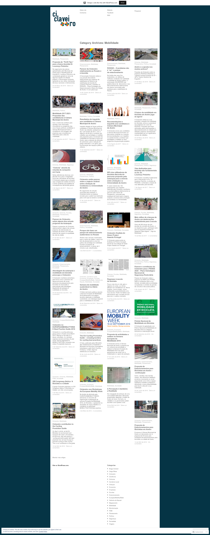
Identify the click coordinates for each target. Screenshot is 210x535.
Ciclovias (137, 62)
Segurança (152, 165)
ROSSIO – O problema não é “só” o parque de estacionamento (118, 70)
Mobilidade (55, 59)
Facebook (110, 13)
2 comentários (152, 236)
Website (109, 10)
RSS (108, 15)
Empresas (90, 278)
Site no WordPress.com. (60, 465)
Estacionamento (85, 64)
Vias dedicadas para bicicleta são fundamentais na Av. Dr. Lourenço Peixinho (146, 171)
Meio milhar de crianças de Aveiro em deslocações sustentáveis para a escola (146, 219)
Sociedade (152, 64)
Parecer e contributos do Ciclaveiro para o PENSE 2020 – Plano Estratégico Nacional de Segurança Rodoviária (145, 270)
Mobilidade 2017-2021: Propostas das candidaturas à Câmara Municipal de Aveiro (62, 116)
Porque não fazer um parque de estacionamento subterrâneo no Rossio (91, 232)
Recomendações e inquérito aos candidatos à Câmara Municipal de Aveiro (118, 124)
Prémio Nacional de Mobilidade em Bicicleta (144, 322)
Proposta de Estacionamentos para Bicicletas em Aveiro (144, 427)
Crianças (137, 212)
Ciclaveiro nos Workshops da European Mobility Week (91, 390)
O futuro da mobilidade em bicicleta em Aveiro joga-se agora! (145, 114)
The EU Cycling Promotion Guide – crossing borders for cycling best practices (91, 337)
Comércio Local (92, 277)
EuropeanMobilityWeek (87, 280)
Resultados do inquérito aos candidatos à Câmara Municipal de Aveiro (90, 121)
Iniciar (123, 3)
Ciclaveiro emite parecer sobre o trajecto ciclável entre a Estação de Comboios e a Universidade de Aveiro (91, 183)
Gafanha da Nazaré (115, 500)
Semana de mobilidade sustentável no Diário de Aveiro (89, 286)
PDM (54, 378)
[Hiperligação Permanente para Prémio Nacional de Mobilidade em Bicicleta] (146, 307)
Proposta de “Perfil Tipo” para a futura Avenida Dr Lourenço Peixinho (62, 64)
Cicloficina (112, 477)
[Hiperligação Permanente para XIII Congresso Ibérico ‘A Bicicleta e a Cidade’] (63, 365)
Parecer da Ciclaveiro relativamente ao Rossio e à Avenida (90, 71)
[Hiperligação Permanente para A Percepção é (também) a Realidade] (118, 375)
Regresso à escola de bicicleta (115, 280)
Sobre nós (83, 10)
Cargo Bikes (113, 471)
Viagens (111, 524)
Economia (83, 278)
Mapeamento (113, 503)
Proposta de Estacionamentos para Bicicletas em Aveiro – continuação (144, 369)
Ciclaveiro (55, 213)
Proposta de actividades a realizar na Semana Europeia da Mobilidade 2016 (118, 337)
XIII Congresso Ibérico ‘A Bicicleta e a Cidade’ (62, 382)
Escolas (143, 212)
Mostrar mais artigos (59, 457)
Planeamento (64, 59)
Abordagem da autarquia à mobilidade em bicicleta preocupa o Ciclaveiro (63, 272)
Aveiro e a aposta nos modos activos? (143, 68)
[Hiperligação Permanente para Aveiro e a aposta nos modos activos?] (146, 54)
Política (146, 64)
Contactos (83, 13)
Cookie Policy (43, 531)
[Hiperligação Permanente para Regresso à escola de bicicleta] (118, 265)
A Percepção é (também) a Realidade (117, 390)
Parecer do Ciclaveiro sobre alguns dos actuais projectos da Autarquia (63, 221)
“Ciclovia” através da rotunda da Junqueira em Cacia (61, 169)
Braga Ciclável (113, 469)
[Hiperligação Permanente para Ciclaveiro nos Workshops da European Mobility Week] (91, 373)
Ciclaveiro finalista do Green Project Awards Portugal (116, 235)
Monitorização (113, 508)
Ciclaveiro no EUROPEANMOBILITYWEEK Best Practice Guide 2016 (63, 326)
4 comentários (97, 251)
